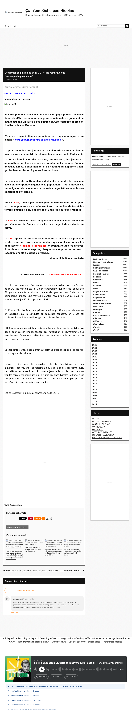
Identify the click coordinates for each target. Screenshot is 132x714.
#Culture (96, 312)
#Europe (96, 265)
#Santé (96, 330)
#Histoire (97, 277)
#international (99, 295)
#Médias (96, 289)
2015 (94, 375)
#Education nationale (102, 304)
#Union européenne (101, 315)
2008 (94, 395)
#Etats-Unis (98, 307)
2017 (94, 369)
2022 (94, 354)
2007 (94, 398)
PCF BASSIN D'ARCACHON (103, 435)
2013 (94, 381)
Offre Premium (59, 642)
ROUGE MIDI (97, 430)
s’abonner (43, 676)
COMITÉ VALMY (98, 427)
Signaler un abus (119, 638)
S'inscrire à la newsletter (17, 527)
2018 (94, 366)
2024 (94, 348)
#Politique (97, 309)
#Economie (98, 280)
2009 (94, 392)
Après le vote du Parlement (21, 87)
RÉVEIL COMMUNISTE (101, 422)
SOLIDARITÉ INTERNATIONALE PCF (107, 438)
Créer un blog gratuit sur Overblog (68, 638)
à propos (72, 676)
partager (58, 676)
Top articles (92, 638)
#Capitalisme (98, 324)
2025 (94, 345)
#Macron (97, 318)
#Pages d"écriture (100, 292)
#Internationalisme (101, 274)
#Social (96, 283)
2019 (94, 363)
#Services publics (100, 301)
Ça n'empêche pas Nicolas (49, 10)
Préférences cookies (112, 642)
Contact (17, 26)
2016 (94, 372)
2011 (94, 386)
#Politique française (101, 268)
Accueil (7, 26)
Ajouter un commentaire (25, 590)
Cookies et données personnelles (84, 642)
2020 (94, 360)
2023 (94, 351)
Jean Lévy (22, 638)
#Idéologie (97, 321)
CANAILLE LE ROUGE (101, 424)
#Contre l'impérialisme (103, 262)
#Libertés (97, 286)
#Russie (96, 327)
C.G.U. (12, 642)
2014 (94, 378)
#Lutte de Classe (16, 505)
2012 (94, 384)
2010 (94, 389)
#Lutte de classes (100, 271)
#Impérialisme (99, 298)
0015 (94, 404)
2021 (94, 357)
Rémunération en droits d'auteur (33, 642)
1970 (94, 401)
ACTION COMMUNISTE (102, 432)
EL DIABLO (96, 419)
